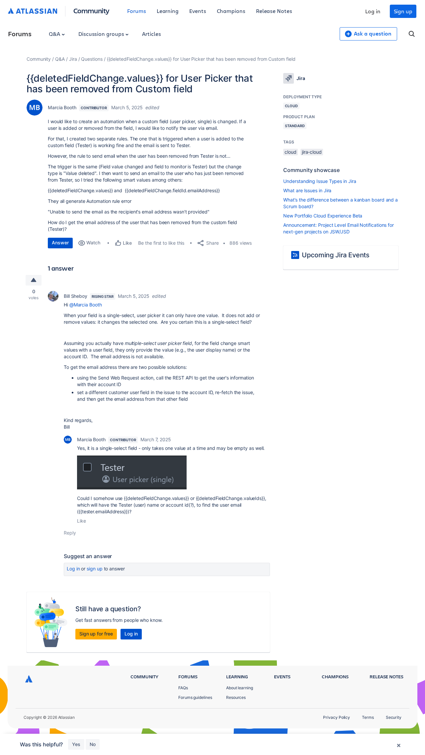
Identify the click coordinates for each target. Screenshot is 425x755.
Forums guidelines (195, 697)
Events (197, 10)
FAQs (183, 687)
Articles (151, 33)
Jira (73, 59)
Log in (373, 11)
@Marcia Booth (85, 304)
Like (81, 521)
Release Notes (274, 10)
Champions (231, 10)
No (93, 744)
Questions (91, 59)
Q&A (55, 33)
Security (393, 717)
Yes (76, 744)
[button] (132, 472)
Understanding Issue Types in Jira (319, 181)
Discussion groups (102, 33)
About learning (239, 687)
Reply (70, 533)
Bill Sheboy (75, 296)
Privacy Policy (336, 717)
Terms (368, 717)
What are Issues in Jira (307, 190)
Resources (236, 697)
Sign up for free (96, 633)
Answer (60, 242)
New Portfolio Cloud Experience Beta (322, 215)
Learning (168, 10)
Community (91, 10)
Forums (136, 10)
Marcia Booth (62, 107)
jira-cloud (312, 152)
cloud (291, 152)
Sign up (403, 11)
